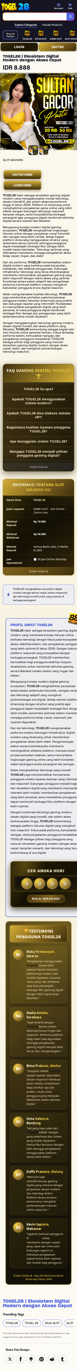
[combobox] (35, 16)
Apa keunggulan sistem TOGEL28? (38, 441)
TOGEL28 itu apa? (39, 389)
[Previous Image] (3, 112)
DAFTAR (58, 47)
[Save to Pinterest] (41, 1358)
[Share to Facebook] (20, 1358)
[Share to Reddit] (51, 1358)
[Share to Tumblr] (62, 1358)
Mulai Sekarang (46, 898)
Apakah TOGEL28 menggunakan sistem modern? (38, 401)
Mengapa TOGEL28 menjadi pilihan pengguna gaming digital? (38, 453)
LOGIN (19, 47)
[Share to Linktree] (31, 1358)
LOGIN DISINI (22, 185)
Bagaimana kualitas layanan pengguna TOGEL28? (38, 429)
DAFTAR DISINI (22, 174)
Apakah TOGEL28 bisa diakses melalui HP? (38, 415)
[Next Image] (74, 112)
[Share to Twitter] (10, 1358)
